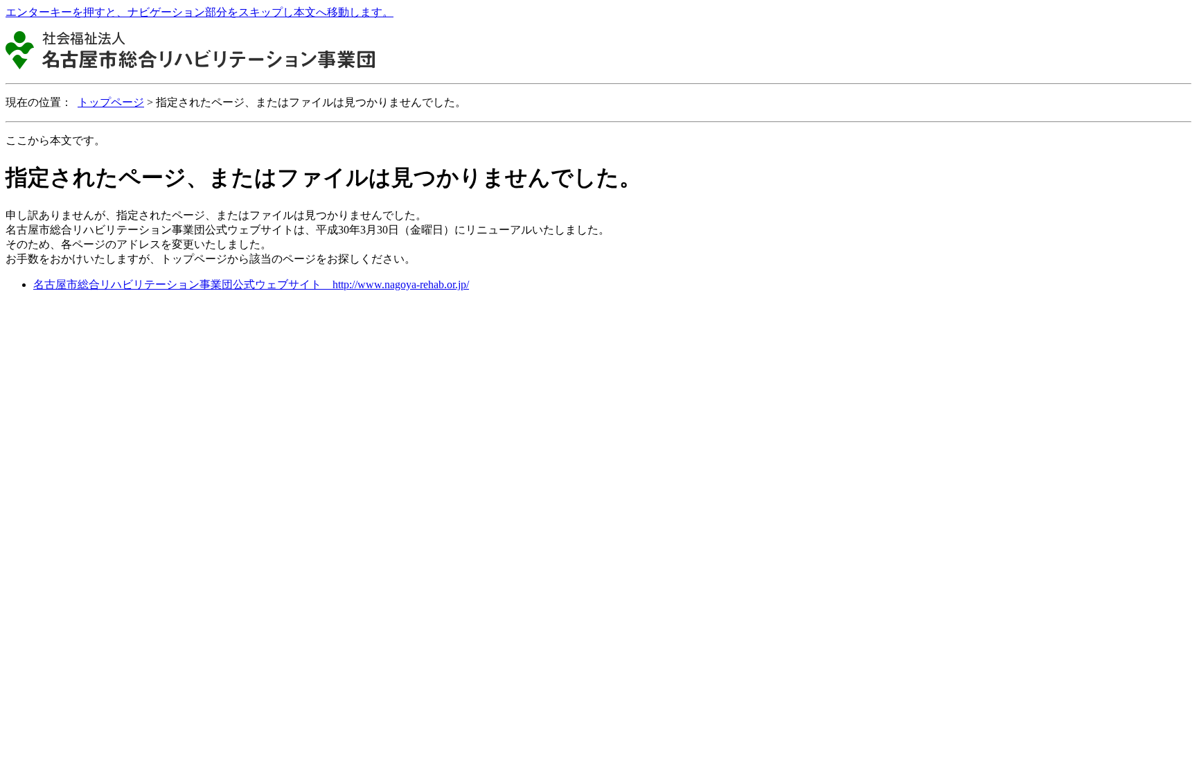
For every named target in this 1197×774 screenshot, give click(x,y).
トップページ (111, 102)
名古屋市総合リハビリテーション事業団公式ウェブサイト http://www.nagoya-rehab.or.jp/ (251, 284)
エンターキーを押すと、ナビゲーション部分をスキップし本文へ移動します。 (199, 12)
